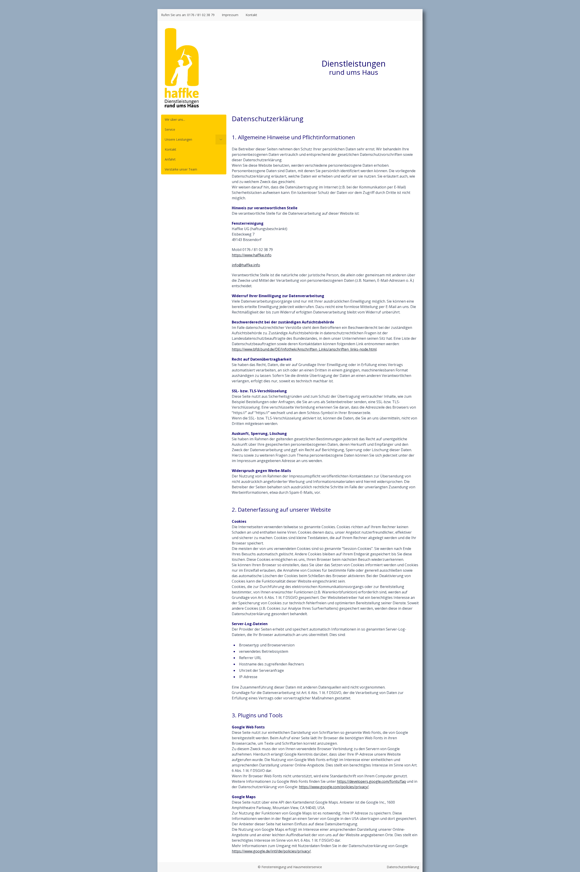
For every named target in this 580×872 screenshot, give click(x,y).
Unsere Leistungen (178, 139)
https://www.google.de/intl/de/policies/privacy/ (271, 851)
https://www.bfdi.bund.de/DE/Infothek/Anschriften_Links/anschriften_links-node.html (304, 349)
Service (170, 129)
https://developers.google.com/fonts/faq (371, 781)
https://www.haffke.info (251, 255)
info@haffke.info (246, 265)
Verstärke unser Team (181, 169)
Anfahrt (170, 159)
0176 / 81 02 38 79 (201, 15)
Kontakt (251, 15)
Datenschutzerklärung (403, 867)
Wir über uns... (175, 119)
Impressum (230, 15)
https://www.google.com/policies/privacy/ (334, 786)
